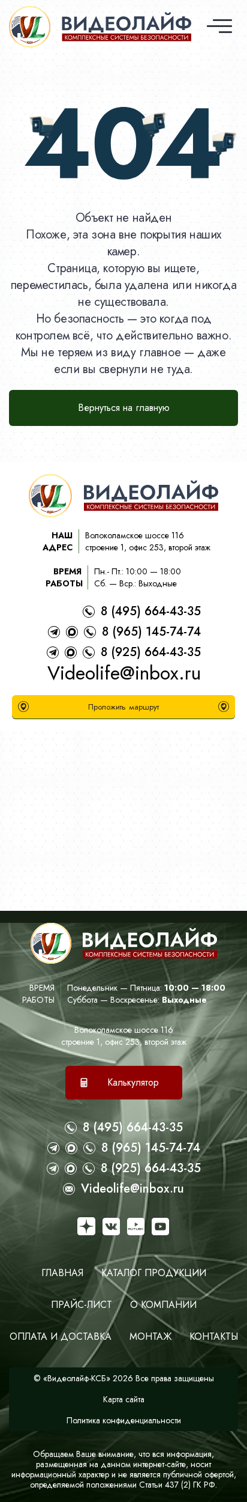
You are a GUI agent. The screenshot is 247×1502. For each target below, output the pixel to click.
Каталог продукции (153, 1273)
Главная (62, 1273)
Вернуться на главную (124, 408)
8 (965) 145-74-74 (151, 631)
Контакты (213, 1336)
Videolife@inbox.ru (124, 673)
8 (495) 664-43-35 (151, 611)
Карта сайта (123, 1399)
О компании (163, 1305)
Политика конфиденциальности (124, 1420)
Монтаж (150, 1336)
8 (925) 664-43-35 (151, 652)
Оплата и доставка (61, 1336)
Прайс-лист (81, 1305)
